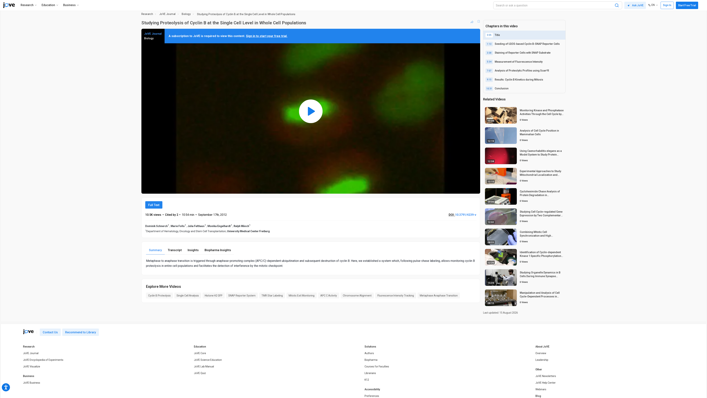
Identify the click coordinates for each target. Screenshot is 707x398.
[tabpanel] (311, 263)
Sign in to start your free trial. (266, 36)
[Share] (472, 21)
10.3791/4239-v (465, 215)
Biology (186, 14)
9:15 (489, 79)
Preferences (372, 395)
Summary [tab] (155, 250)
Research (147, 14)
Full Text (153, 205)
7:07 (489, 70)
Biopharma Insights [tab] (218, 250)
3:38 (489, 53)
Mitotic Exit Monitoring (301, 295)
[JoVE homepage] (28, 331)
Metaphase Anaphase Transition (439, 295)
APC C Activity (328, 295)
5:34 (489, 61)
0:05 (489, 35)
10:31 (489, 88)
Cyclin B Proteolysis (159, 295)
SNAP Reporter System (242, 295)
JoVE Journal (167, 14)
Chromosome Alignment (357, 295)
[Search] (616, 5)
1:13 (489, 44)
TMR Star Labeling (272, 295)
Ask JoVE (637, 5)
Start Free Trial (687, 5)
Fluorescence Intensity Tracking (395, 295)
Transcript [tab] (175, 250)
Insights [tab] (193, 250)
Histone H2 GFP (213, 295)
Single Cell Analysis (188, 295)
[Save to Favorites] (478, 21)
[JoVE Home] (9, 5)
